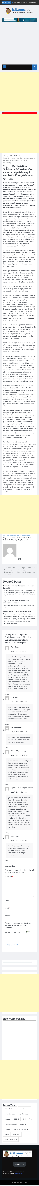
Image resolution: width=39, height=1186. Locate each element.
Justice (7, 1134)
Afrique (7, 1119)
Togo (19, 536)
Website (8, 916)
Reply (7, 694)
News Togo (16, 1134)
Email (7, 908)
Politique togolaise (11, 1139)
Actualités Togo (10, 1114)
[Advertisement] (19, 42)
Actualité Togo (23, 1114)
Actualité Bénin (24, 1109)
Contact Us (19, 1164)
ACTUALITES (6, 536)
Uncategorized (26, 536)
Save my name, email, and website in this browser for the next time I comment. (18, 925)
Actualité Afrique (10, 1109)
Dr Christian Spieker (13, 540)
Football (7, 1129)
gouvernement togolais (21, 1129)
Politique (15, 536)
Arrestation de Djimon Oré (18, 538)
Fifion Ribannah (17, 751)
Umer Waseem (18, 1173)
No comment (16, 727)
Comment (9, 877)
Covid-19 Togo (27, 1119)
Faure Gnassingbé (11, 1124)
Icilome (25, 1182)
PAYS (11, 536)
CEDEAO (16, 1119)
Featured (24, 540)
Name (7, 901)
